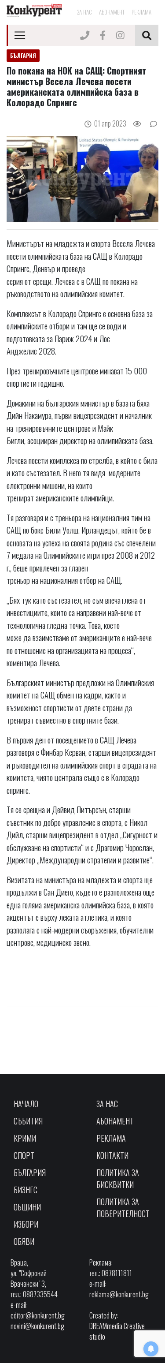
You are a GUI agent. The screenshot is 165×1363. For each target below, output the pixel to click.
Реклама (141, 11)
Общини (27, 1207)
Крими (25, 1138)
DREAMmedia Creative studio (117, 1331)
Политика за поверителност (123, 1207)
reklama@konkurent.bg (119, 1294)
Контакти (112, 1155)
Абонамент (112, 11)
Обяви (24, 1241)
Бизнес (25, 1189)
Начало (26, 1103)
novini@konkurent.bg (37, 1326)
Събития (28, 1121)
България (30, 1172)
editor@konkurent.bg (38, 1315)
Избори (26, 1224)
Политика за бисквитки (117, 1178)
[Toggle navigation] (20, 35)
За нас (84, 11)
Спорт (24, 1155)
